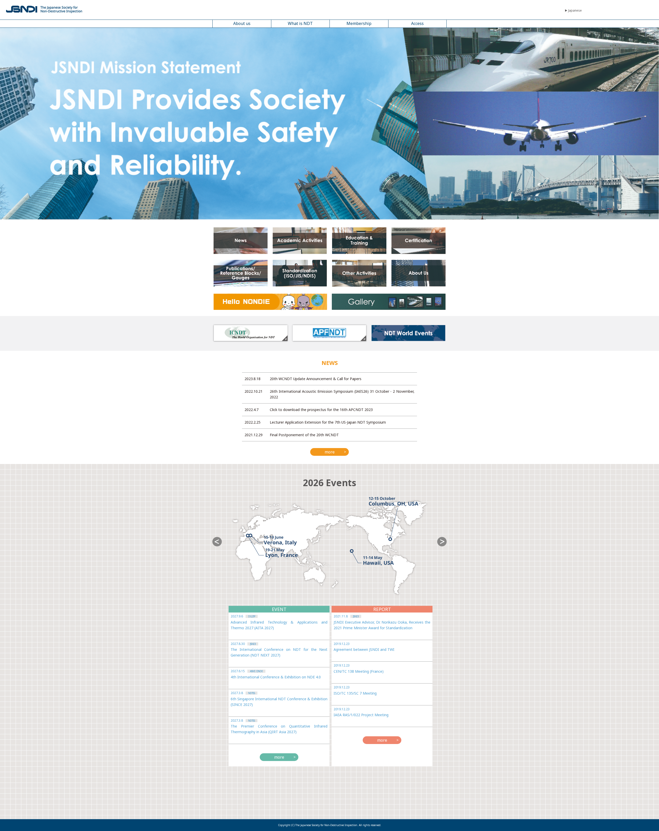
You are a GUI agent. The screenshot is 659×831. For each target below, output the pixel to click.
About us (241, 23)
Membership (358, 23)
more (330, 452)
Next (442, 541)
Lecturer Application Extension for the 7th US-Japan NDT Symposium (328, 422)
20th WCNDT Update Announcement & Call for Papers (315, 378)
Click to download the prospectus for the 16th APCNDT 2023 (321, 409)
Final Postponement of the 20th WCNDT (304, 434)
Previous (217, 541)
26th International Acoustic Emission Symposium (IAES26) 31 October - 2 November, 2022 (342, 394)
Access (417, 23)
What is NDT (300, 23)
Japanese (575, 10)
